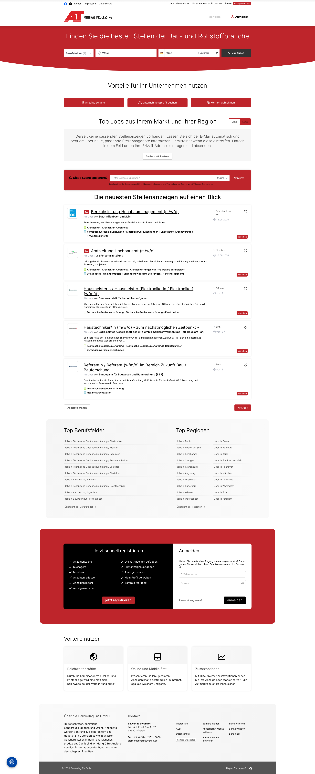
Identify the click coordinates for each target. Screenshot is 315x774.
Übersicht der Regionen (189, 507)
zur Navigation (237, 729)
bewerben (242, 237)
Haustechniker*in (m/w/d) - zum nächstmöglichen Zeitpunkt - (141, 327)
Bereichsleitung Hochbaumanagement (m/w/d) (135, 212)
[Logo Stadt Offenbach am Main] (72, 213)
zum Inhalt (234, 734)
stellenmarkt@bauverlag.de (143, 741)
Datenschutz (105, 3)
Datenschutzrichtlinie (133, 184)
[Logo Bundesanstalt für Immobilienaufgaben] (72, 290)
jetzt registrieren (118, 601)
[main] (157, 365)
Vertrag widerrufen (186, 740)
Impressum (90, 3)
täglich (220, 178)
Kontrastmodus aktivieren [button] (211, 739)
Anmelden (242, 16)
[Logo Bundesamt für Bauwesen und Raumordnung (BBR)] (72, 367)
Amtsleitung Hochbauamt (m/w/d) (123, 251)
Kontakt (78, 3)
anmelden (234, 601)
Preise (228, 3)
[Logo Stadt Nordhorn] (72, 252)
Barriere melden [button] (211, 724)
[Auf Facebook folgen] (250, 768)
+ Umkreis (203, 53)
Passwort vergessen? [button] (190, 600)
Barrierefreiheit (237, 724)
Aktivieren (239, 177)
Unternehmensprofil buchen (207, 3)
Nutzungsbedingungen (152, 184)
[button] (217, 53)
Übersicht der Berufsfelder (79, 507)
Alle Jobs (88, 217)
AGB (178, 729)
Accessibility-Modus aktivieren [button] (213, 731)
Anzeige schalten (242, 3)
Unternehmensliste (179, 3)
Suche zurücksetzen (157, 156)
